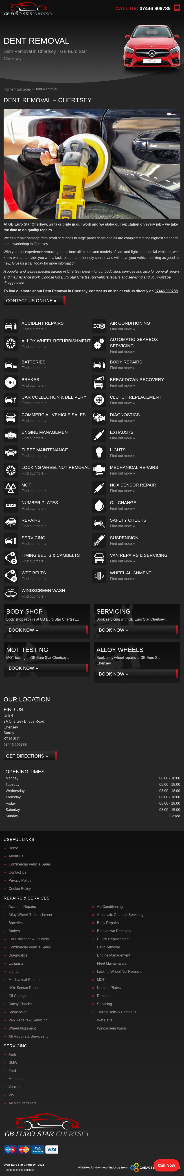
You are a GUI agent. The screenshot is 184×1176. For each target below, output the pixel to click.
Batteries (16, 923)
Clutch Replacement (113, 939)
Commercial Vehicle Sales (30, 864)
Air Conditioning (110, 907)
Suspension (18, 1012)
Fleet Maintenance (112, 963)
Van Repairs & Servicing (28, 1020)
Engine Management (113, 955)
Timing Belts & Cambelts (116, 1012)
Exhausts (16, 963)
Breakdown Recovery (114, 931)
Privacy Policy (20, 880)
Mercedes (16, 1079)
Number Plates (109, 988)
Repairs (103, 996)
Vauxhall (15, 1087)
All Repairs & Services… (28, 1036)
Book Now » (23, 630)
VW (11, 1095)
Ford (12, 1071)
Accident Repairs (22, 907)
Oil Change (18, 996)
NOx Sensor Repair (24, 988)
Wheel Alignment (22, 1028)
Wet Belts (104, 1020)
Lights (13, 971)
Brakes (14, 931)
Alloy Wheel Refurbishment (30, 915)
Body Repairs (108, 923)
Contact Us (17, 872)
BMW (13, 1062)
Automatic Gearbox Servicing (120, 915)
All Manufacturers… (24, 1103)
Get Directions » (27, 756)
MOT (101, 980)
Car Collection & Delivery (29, 939)
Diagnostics (18, 955)
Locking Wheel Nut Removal (119, 971)
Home (13, 848)
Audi (12, 1054)
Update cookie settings (20, 1169)
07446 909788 (143, 8)
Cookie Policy (20, 889)
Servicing (104, 1004)
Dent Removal (108, 947)
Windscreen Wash (111, 1028)
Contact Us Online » (31, 300)
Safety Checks (20, 1004)
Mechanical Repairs (24, 980)
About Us (16, 856)
